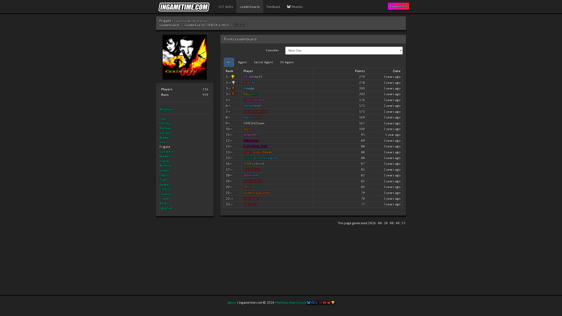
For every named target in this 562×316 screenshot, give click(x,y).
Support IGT (398, 6)
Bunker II (166, 156)
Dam (162, 118)
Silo (162, 142)
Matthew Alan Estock (290, 302)
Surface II (166, 151)
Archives (165, 165)
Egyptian (166, 208)
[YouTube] (324, 302)
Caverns (165, 194)
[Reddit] (328, 302)
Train (163, 179)
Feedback (273, 7)
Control (165, 189)
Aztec (163, 203)
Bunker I (165, 137)
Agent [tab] (242, 62)
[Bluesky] (309, 302)
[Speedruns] (333, 302)
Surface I (165, 133)
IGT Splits (226, 7)
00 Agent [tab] (287, 62)
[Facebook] (313, 302)
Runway (165, 128)
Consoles (272, 50)
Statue (164, 161)
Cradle (164, 198)
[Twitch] (317, 302)
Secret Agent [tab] (263, 62)
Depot (164, 175)
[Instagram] (320, 302)
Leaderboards (250, 7)
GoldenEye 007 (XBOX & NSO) (206, 25)
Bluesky (297, 7)
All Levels (166, 109)
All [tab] (229, 62)
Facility (164, 123)
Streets (164, 170)
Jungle (164, 184)
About (231, 302)
